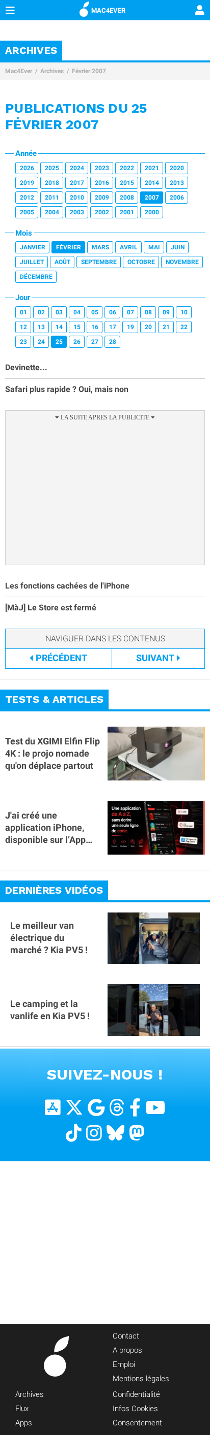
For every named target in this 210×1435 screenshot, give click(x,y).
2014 (152, 182)
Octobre (141, 262)
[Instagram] (94, 1133)
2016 (102, 182)
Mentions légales (141, 1378)
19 (130, 327)
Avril (129, 247)
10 (184, 312)
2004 (52, 212)
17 (112, 327)
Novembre (182, 262)
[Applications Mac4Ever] (53, 1107)
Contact (126, 1336)
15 (77, 327)
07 (130, 312)
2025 (52, 168)
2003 (77, 212)
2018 (52, 182)
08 (148, 312)
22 (184, 327)
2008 (127, 197)
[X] (74, 1107)
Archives (52, 71)
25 (59, 341)
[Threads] (117, 1107)
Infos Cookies (135, 1408)
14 (59, 327)
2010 (77, 197)
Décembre (36, 276)
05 (94, 312)
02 (41, 312)
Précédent (61, 658)
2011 (52, 197)
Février (68, 247)
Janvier (32, 247)
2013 (177, 182)
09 (166, 312)
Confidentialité (136, 1394)
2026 (27, 168)
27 (94, 341)
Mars (100, 247)
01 (23, 312)
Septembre (99, 262)
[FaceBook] (135, 1107)
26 (77, 341)
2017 (77, 182)
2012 (27, 197)
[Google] (96, 1107)
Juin (178, 247)
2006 (177, 197)
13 (41, 327)
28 (112, 341)
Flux (22, 1408)
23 (23, 341)
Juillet (32, 262)
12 (23, 327)
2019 (27, 182)
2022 (127, 168)
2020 (177, 168)
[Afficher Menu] (10, 10)
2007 (152, 197)
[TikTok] (74, 1133)
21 (166, 327)
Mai (154, 247)
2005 (27, 212)
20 (148, 327)
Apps (23, 1422)
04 (77, 312)
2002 (102, 212)
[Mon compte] (199, 11)
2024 (77, 168)
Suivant (155, 658)
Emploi (124, 1364)
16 (94, 327)
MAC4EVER (108, 10)
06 (112, 312)
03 (59, 312)
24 (41, 341)
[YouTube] (155, 1107)
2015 (127, 182)
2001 (127, 212)
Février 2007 (89, 71)
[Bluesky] (115, 1133)
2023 (102, 168)
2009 (102, 197)
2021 (152, 168)
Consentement (137, 1422)
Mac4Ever (18, 71)
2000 (152, 212)
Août (62, 262)
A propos (127, 1350)
